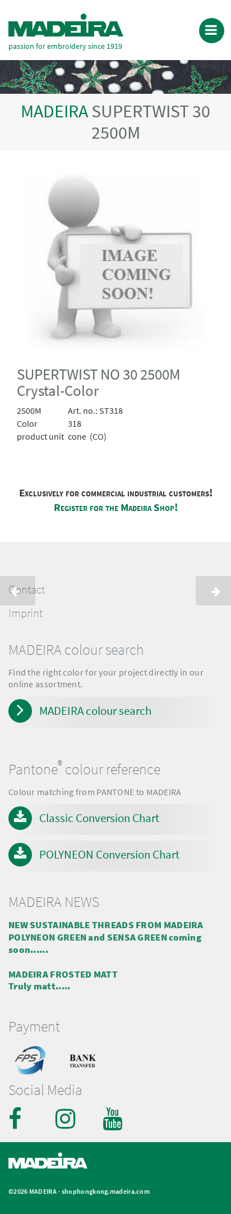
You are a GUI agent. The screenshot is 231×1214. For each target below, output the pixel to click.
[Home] (65, 25)
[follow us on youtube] (114, 1118)
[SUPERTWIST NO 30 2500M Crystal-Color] (115, 263)
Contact (26, 589)
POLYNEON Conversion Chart (109, 854)
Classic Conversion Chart (99, 817)
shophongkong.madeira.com (106, 1191)
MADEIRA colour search (95, 710)
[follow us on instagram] (67, 1118)
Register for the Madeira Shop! (116, 507)
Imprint (25, 613)
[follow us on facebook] (19, 1118)
